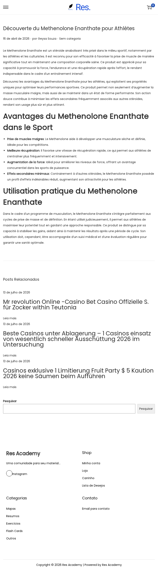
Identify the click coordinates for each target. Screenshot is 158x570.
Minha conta (91, 463)
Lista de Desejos (93, 485)
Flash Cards (14, 531)
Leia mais (9, 318)
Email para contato (96, 509)
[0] (149, 7)
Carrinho (88, 478)
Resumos (12, 516)
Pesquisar (10, 401)
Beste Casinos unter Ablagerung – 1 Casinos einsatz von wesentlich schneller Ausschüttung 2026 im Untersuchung (77, 339)
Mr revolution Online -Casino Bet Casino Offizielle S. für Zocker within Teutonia (76, 304)
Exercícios (13, 523)
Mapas (11, 509)
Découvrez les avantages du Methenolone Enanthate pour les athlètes (54, 82)
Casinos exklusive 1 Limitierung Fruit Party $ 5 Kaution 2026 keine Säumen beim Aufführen (78, 373)
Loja (85, 471)
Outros (11, 538)
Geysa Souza (47, 39)
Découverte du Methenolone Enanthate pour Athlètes (69, 28)
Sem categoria (70, 39)
